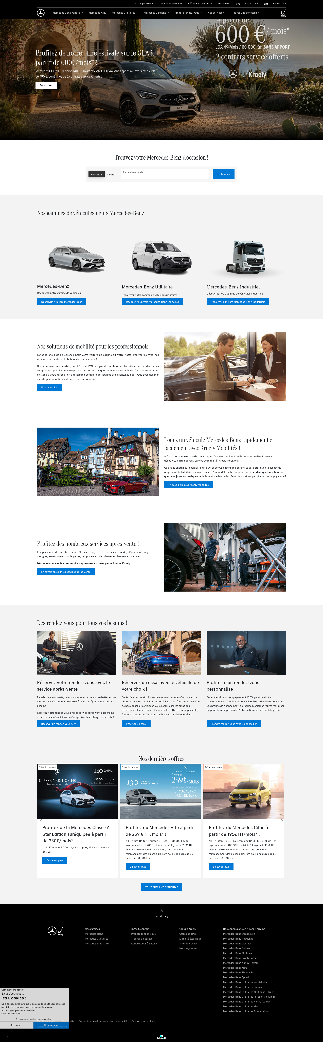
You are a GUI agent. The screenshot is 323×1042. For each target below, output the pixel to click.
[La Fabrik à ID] (161, 1036)
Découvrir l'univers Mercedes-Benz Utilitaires (152, 301)
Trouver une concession (245, 12)
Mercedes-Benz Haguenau (238, 938)
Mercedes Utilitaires (123, 12)
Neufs (110, 174)
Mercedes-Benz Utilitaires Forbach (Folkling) (249, 996)
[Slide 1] (160, 135)
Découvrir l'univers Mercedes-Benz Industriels (238, 301)
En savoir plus (49, 387)
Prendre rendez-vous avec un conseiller (234, 723)
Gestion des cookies (143, 1021)
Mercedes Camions (155, 12)
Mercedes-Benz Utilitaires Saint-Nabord (246, 1011)
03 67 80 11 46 (278, 3)
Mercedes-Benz (94, 933)
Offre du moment (49, 767)
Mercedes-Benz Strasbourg (239, 933)
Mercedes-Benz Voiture (66, 12)
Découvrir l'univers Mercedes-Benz (61, 301)
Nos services (215, 12)
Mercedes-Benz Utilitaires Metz (241, 1006)
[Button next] (282, 821)
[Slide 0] (152, 135)
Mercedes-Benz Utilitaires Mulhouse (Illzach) (249, 992)
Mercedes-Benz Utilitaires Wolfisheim (245, 982)
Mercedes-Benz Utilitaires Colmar (242, 987)
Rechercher (223, 174)
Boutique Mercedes (172, 3)
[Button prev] (41, 821)
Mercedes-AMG (97, 12)
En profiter (46, 85)
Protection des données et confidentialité (103, 1021)
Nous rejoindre (188, 948)
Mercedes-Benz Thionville (238, 972)
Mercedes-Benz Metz (235, 967)
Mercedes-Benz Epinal (236, 977)
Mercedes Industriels (97, 943)
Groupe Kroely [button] (187, 928)
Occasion (96, 174)
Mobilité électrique (190, 938)
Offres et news (187, 933)
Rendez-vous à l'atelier (144, 943)
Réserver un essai (136, 723)
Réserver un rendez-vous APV (58, 723)
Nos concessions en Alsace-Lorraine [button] (244, 928)
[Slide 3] (172, 135)
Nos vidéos (224, 3)
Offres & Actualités (198, 3)
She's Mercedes (188, 943)
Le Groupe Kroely (143, 3)
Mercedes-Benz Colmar (236, 948)
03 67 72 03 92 (250, 3)
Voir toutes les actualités (161, 887)
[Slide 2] (166, 135)
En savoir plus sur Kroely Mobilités (188, 484)
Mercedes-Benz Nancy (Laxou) (241, 962)
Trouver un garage (141, 938)
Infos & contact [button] (140, 928)
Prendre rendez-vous (187, 12)
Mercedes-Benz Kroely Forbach (241, 958)
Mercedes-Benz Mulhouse (238, 953)
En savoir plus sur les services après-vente (66, 571)
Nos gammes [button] (92, 928)
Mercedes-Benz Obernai (237, 943)
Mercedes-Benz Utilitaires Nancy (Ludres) (247, 1001)
